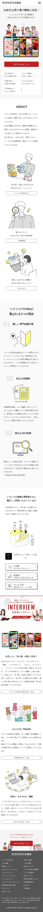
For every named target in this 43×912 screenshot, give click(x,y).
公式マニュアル (6, 891)
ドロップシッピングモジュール (11, 882)
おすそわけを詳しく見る (21, 822)
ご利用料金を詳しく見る (21, 758)
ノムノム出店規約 (29, 872)
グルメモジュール (7, 872)
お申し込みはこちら (22, 64)
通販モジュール (6, 866)
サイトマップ (5, 888)
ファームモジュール (7, 879)
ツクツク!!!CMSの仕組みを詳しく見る (21, 692)
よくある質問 (27, 863)
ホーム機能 (5, 863)
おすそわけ (21, 288)
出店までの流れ (28, 860)
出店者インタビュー (29, 866)
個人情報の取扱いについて (31, 879)
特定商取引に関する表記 (9, 885)
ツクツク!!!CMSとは (21, 193)
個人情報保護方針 (29, 882)
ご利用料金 (21, 241)
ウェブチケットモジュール (9, 869)
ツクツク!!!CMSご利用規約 (31, 869)
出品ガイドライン (29, 875)
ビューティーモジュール (9, 875)
